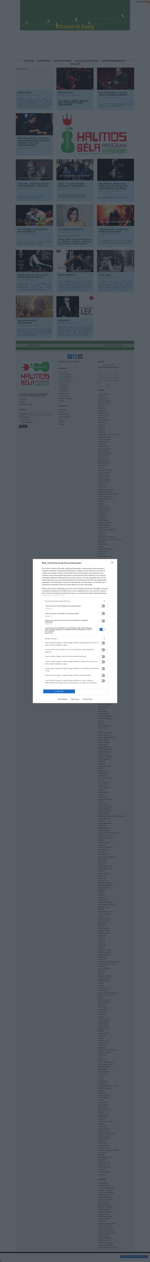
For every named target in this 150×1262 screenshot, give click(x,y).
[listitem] (75, 601)
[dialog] (75, 631)
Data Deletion (62, 699)
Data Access (75, 699)
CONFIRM (59, 691)
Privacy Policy (87, 699)
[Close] (113, 563)
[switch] (102, 606)
